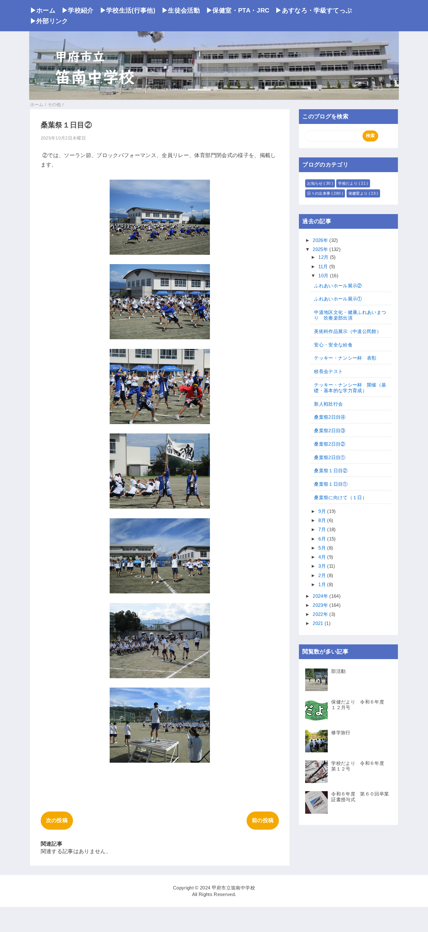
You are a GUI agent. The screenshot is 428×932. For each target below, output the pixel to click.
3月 (322, 566)
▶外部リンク (49, 21)
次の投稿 (57, 820)
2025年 (321, 249)
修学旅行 (340, 732)
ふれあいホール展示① (338, 298)
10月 (324, 275)
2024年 (321, 596)
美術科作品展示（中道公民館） (347, 331)
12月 (324, 257)
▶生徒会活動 (181, 10)
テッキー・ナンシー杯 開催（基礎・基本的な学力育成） (350, 387)
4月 (322, 557)
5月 (322, 547)
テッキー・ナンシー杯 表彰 (345, 358)
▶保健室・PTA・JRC (237, 10)
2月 (322, 575)
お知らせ (315, 183)
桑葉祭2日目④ (329, 417)
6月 (322, 538)
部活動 (338, 671)
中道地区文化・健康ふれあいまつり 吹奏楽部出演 (350, 315)
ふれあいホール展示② (338, 285)
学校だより (348, 183)
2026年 (321, 240)
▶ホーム (42, 10)
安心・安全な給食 (333, 344)
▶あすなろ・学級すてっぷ (313, 10)
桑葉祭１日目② (330, 470)
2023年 (321, 605)
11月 (323, 266)
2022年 (321, 614)
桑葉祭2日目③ (329, 430)
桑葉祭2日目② (329, 444)
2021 (319, 623)
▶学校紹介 (78, 10)
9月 (322, 511)
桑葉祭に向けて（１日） (340, 497)
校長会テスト (328, 371)
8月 (322, 520)
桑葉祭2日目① (329, 457)
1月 (322, 584)
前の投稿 (263, 820)
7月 (322, 529)
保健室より (358, 193)
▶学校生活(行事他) (127, 10)
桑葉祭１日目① (330, 484)
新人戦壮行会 (328, 404)
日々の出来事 (319, 193)
